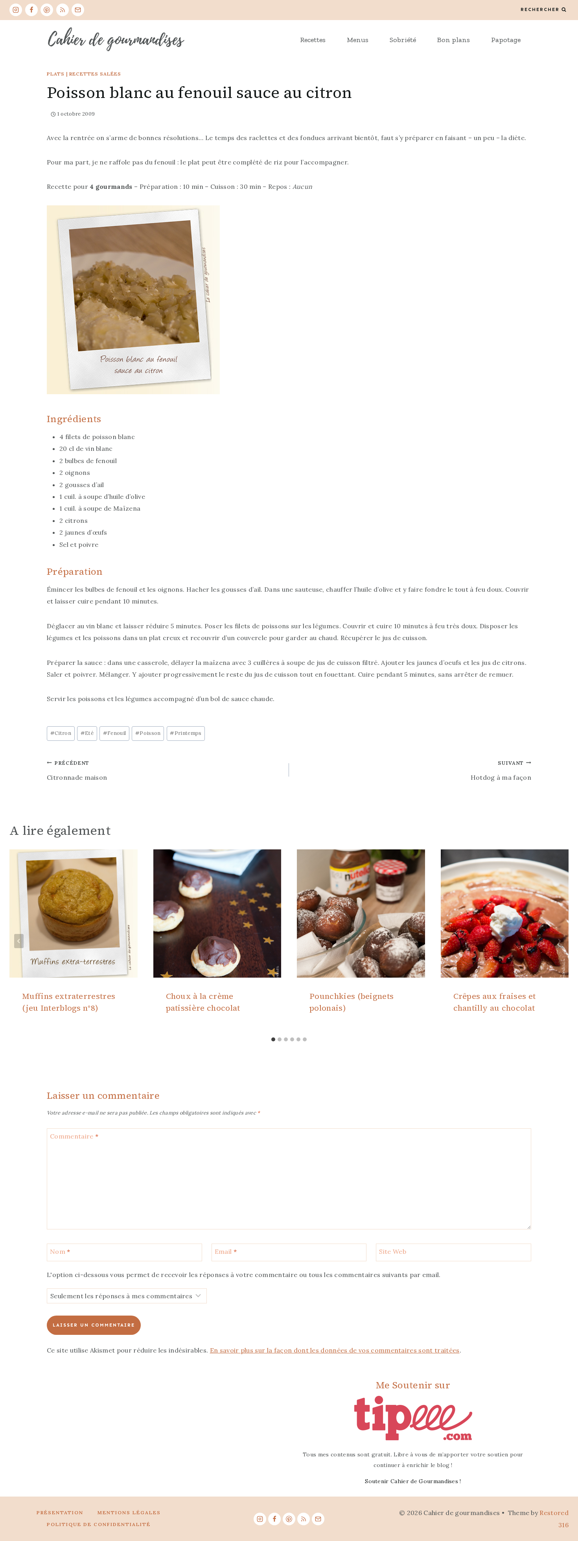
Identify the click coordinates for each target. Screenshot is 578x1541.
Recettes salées (95, 74)
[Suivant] (559, 941)
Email (226, 1251)
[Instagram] (15, 10)
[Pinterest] (46, 10)
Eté (87, 733)
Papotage (506, 39)
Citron (60, 733)
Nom (60, 1251)
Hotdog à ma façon (501, 770)
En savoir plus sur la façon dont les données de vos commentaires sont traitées (335, 1350)
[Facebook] (31, 10)
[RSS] (62, 10)
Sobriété (403, 39)
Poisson (148, 733)
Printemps (185, 733)
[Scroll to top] (559, 1510)
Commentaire (74, 1136)
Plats (55, 74)
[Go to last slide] (19, 941)
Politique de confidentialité (99, 1524)
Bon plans (453, 39)
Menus (357, 39)
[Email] (78, 10)
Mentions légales (129, 1512)
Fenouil (114, 733)
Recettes (313, 39)
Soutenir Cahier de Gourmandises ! (413, 1481)
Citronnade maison (77, 770)
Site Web (392, 1251)
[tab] (273, 1039)
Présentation (60, 1512)
